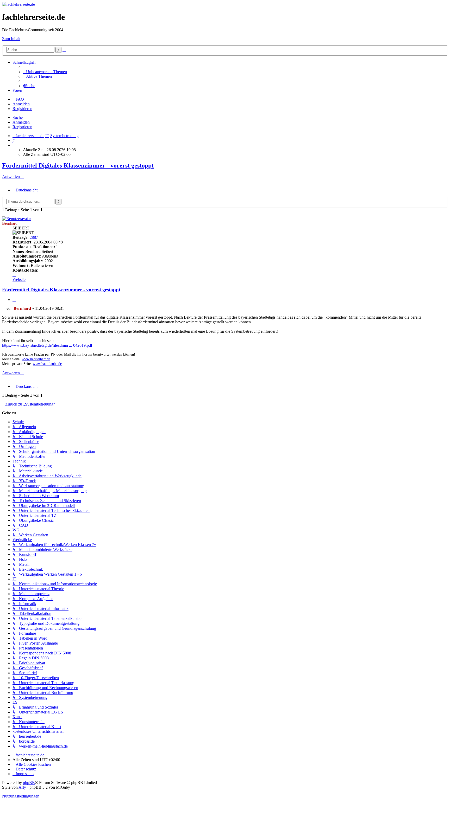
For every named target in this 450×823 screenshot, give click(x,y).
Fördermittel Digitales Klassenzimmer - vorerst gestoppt (78, 165)
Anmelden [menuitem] (21, 104)
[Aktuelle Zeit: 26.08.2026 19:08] (14, 145)
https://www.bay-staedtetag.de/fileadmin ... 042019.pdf (47, 345)
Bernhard (9, 223)
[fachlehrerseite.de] (18, 4)
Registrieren (22, 127)
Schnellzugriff (24, 62)
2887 (34, 237)
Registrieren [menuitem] (22, 108)
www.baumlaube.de (47, 364)
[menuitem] (45, 71)
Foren (17, 90)
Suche (17, 117)
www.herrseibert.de (36, 359)
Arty (22, 787)
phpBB (29, 782)
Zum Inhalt (11, 38)
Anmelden (21, 122)
